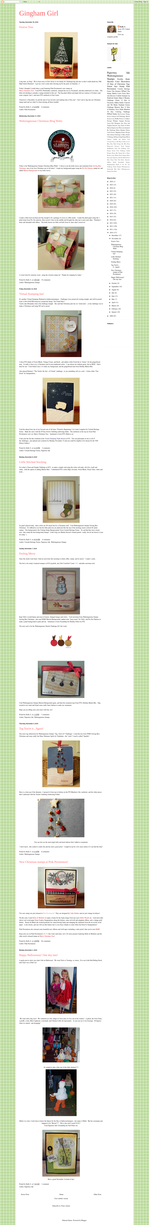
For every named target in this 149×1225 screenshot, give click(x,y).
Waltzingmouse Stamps (32, 282)
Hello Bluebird (125, 109)
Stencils (114, 125)
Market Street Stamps (120, 155)
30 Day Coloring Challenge (118, 112)
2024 (111, 188)
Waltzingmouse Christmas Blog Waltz (40, 120)
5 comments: (46, 448)
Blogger (83, 1220)
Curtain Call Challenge (118, 116)
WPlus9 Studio (112, 114)
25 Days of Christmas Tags (118, 84)
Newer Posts (25, 1194)
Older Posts (97, 1194)
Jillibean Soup (117, 137)
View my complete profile (115, 35)
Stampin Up (126, 96)
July (113, 293)
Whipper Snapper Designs (121, 121)
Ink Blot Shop (125, 144)
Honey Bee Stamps (117, 153)
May (113, 299)
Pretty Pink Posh (115, 160)
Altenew (109, 139)
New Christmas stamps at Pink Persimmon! (43, 861)
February (115, 309)
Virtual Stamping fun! (31, 293)
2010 (111, 232)
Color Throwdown (122, 81)
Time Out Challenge (120, 148)
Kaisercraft (110, 146)
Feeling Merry (27, 553)
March (114, 305)
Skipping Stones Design (122, 132)
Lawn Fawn (122, 93)
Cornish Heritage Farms (32, 450)
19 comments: (46, 280)
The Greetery (116, 91)
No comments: (46, 941)
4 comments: (45, 107)
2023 (111, 191)
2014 (111, 220)
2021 (111, 197)
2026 (111, 181)
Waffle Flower (119, 119)
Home (61, 1194)
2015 (111, 216)
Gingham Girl (38, 13)
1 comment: (45, 1184)
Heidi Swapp (117, 144)
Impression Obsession (118, 128)
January (114, 312)
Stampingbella (111, 164)
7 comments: (45, 714)
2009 (111, 316)
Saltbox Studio (111, 162)
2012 (111, 226)
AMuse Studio (119, 102)
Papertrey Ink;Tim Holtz (119, 157)
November (115, 238)
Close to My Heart (117, 141)
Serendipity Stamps (124, 162)
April (114, 302)
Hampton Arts (119, 123)
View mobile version (61, 1198)
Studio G (118, 164)
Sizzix (109, 116)
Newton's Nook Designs (122, 146)
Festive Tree (26, 27)
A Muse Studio (125, 135)
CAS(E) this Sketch (119, 139)
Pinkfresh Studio (112, 98)
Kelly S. (123, 27)
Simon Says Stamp (115, 86)
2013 (111, 223)
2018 (111, 207)
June (113, 296)
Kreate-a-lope (110, 155)
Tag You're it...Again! (31, 728)
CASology (110, 137)
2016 (111, 213)
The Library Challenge (114, 135)
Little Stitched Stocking (32, 462)
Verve (117, 109)
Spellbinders (110, 148)
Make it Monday (124, 98)
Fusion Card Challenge (118, 151)
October (114, 283)
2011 (111, 229)
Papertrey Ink (45, 450)
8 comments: (45, 851)
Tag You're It (122, 125)
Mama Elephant (118, 105)
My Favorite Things (124, 114)
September (115, 286)
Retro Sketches (125, 160)
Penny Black (126, 137)
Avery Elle (110, 123)
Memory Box (119, 107)
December (115, 235)
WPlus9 (124, 91)
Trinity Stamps (117, 167)
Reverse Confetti (115, 96)
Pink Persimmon (29, 109)
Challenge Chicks (113, 100)
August (114, 290)
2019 (111, 204)
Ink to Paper (126, 153)
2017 (111, 210)
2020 (111, 201)
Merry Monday (120, 130)
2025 (111, 185)
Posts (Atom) (65, 1206)
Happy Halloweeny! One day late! (38, 955)
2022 (111, 194)
